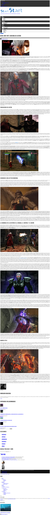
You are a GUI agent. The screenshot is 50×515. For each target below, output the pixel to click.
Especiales (4, 441)
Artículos (4, 434)
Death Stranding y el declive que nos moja (7, 458)
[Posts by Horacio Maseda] (3, 389)
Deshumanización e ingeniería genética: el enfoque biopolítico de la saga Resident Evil (11, 414)
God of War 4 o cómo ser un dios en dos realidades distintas (8, 426)
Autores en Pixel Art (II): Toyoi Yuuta (5, 512)
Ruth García (1, 409)
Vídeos (3, 446)
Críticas (1, 33)
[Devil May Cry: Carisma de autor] (15, 55)
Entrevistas (4, 439)
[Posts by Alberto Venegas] (0, 514)
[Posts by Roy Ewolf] (3, 463)
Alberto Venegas (2, 514)
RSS (4, 454)
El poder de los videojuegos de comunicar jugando (8, 456)
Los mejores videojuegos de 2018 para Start (6, 420)
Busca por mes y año (3, 451)
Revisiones (2, 33)
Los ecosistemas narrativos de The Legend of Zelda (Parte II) (9, 459)
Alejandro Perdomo (2, 415)
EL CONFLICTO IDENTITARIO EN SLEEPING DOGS (8, 457)
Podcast (3, 443)
